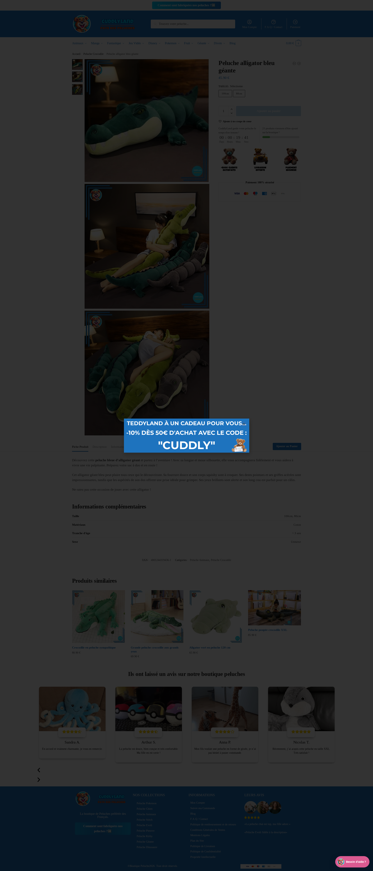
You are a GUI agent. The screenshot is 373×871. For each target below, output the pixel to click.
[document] (186, 435)
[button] (243, 423)
